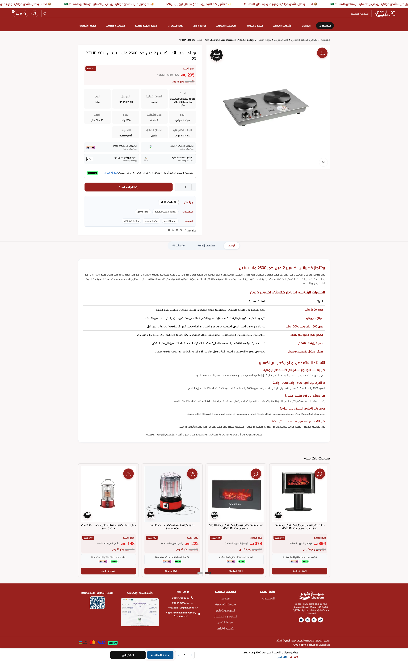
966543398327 (180, 597)
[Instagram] (307, 619)
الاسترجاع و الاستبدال (225, 616)
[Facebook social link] (185, 230)
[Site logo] (385, 13)
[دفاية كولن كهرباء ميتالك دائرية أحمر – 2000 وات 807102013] (108, 494)
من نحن (225, 598)
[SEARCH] (45, 13)
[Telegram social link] (169, 230)
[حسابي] (35, 13)
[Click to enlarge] (323, 162)
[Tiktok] (320, 619)
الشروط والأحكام (225, 610)
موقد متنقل (264, 39)
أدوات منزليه (281, 39)
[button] (299, 571)
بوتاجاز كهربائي (131, 221)
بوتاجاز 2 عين (170, 221)
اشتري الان (128, 655)
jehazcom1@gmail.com (181, 607)
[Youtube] (301, 619)
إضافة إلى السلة (128, 187)
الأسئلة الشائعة (225, 628)
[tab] (232, 245)
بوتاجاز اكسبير (151, 221)
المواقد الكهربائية (155, 434)
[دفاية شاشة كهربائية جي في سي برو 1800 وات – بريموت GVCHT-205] (236, 494)
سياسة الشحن (225, 622)
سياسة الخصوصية (225, 604)
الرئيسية (325, 39)
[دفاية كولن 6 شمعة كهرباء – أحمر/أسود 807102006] (172, 494)
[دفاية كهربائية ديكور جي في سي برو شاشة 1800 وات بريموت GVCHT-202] (299, 494)
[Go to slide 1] (207, 573)
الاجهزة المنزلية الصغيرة (304, 39)
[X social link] (181, 230)
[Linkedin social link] (173, 230)
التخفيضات (268, 598)
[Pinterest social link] (177, 230)
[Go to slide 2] (200, 573)
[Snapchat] (314, 619)
